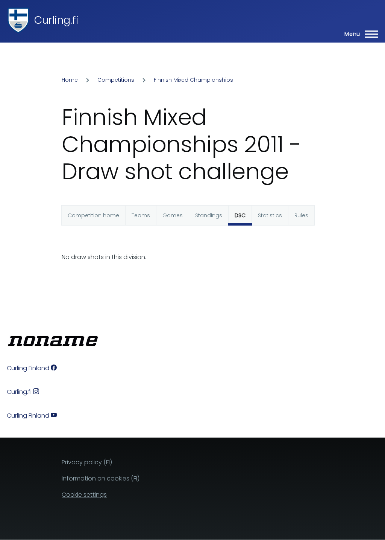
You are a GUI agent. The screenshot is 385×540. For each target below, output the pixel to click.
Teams (141, 215)
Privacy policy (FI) (87, 462)
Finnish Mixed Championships (193, 80)
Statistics (270, 215)
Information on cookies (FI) (100, 478)
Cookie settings (84, 494)
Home (70, 80)
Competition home (93, 215)
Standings (208, 215)
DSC (240, 215)
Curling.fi (56, 20)
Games (172, 215)
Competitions (115, 80)
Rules (301, 215)
